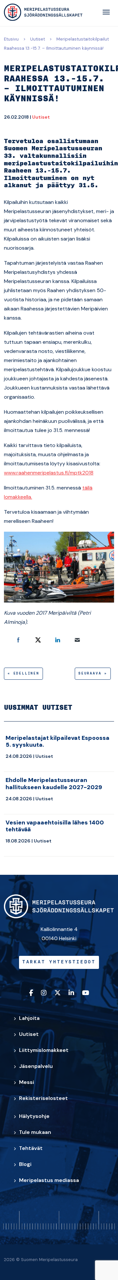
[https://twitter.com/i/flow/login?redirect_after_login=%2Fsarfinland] (57, 993)
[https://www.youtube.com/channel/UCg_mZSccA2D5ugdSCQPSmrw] (85, 993)
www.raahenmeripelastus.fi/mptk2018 (48, 472)
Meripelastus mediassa (49, 1180)
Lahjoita (29, 1018)
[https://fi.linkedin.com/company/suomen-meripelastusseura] (71, 993)
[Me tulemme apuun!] (43, 12)
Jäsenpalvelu (36, 1066)
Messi (26, 1082)
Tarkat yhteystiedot (59, 962)
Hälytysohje (34, 1116)
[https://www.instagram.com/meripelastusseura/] (44, 993)
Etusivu (11, 39)
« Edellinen (23, 673)
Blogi (25, 1164)
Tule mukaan (35, 1132)
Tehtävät (31, 1148)
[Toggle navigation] (106, 12)
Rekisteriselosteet (43, 1098)
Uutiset (37, 39)
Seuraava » (92, 673)
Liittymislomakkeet (44, 1050)
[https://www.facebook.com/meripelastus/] (31, 993)
